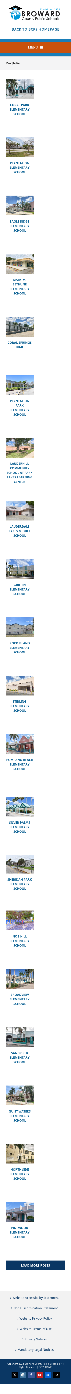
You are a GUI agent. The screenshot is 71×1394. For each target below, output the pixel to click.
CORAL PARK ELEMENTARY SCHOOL (20, 109)
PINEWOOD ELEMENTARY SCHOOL (20, 1232)
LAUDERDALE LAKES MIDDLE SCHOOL (19, 531)
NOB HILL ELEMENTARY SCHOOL (20, 941)
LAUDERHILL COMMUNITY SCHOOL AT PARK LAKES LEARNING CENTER (20, 473)
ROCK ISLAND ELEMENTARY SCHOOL (19, 647)
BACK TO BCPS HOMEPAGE (35, 29)
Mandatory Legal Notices (36, 1350)
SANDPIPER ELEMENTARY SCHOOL (20, 1057)
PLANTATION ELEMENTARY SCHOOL (20, 167)
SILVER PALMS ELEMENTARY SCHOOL (19, 827)
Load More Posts (35, 1265)
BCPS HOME (45, 1367)
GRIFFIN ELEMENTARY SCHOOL (20, 589)
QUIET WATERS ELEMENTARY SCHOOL (20, 1116)
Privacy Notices (36, 1339)
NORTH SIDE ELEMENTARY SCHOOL (20, 1174)
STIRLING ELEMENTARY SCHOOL (20, 706)
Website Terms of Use (36, 1329)
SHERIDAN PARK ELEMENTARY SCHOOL (19, 884)
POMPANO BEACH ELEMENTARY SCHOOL (19, 764)
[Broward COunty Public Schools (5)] (35, 5)
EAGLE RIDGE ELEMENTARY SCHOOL (20, 226)
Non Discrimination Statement (35, 1308)
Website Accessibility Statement (35, 1298)
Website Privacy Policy (36, 1318)
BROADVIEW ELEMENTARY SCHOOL (20, 999)
